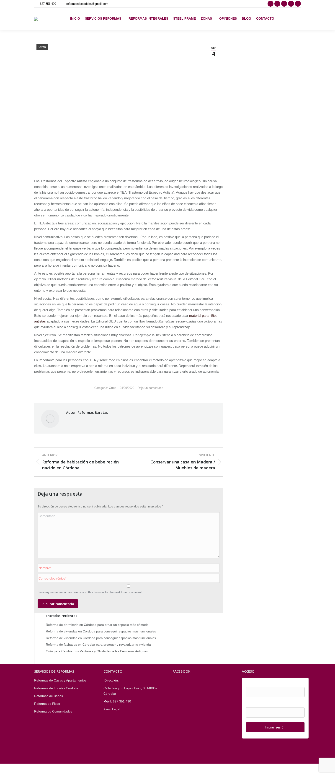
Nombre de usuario (259, 684)
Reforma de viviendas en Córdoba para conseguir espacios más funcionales (101, 631)
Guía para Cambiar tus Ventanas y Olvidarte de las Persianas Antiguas (97, 651)
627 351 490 (48, 3)
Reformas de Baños (48, 696)
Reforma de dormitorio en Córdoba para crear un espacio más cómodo (97, 625)
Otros (42, 47)
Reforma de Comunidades (53, 711)
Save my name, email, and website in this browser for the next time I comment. (90, 592)
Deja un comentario (150, 388)
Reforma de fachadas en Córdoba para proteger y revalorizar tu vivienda (98, 644)
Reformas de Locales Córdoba (56, 688)
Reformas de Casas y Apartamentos (60, 680)
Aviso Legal (111, 709)
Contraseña (254, 704)
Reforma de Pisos (47, 703)
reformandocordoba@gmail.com (87, 3)
